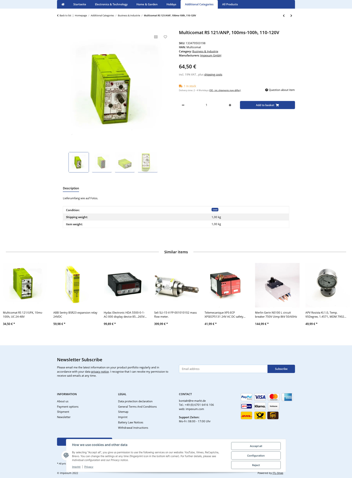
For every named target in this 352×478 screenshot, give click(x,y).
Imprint (76, 466)
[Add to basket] (60, 28)
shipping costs (213, 74)
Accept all (256, 446)
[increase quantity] (230, 105)
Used (215, 209)
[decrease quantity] (183, 105)
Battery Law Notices (130, 422)
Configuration (256, 455)
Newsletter (64, 417)
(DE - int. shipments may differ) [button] (225, 90)
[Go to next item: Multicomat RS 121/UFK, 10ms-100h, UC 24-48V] (291, 16)
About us (62, 401)
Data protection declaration (135, 401)
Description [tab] (71, 188)
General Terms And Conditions (137, 406)
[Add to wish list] (165, 37)
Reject (256, 465)
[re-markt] (63, 4)
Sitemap (123, 411)
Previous (9, 296)
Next (343, 296)
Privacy (88, 466)
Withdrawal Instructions (133, 427)
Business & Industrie (205, 51)
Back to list (65, 15)
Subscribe (281, 369)
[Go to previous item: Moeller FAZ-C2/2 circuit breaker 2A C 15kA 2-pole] (283, 16)
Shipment (63, 411)
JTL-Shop (278, 473)
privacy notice (100, 371)
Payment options (67, 406)
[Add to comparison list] (156, 37)
